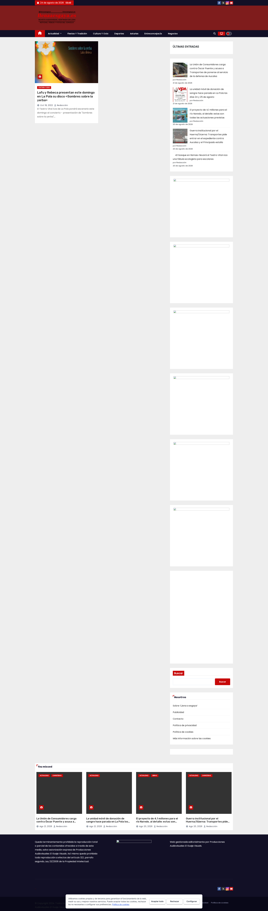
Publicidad (178, 712)
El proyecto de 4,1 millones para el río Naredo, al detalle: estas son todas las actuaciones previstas (208, 113)
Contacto (178, 718)
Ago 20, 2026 (145, 826)
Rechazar (174, 901)
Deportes (119, 33)
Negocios (173, 33)
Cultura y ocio (100, 33)
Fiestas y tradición (77, 33)
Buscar (178, 673)
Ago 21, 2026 (46, 826)
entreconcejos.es (153, 33)
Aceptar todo (157, 901)
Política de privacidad (185, 725)
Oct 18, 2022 (46, 105)
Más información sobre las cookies (192, 738)
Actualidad (54, 33)
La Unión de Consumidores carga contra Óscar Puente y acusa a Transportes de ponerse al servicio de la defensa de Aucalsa (57, 823)
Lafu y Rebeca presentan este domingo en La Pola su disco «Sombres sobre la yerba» (66, 96)
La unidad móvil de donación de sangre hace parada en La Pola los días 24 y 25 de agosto (208, 93)
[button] (214, 33)
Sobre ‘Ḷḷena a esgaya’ (185, 705)
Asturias (134, 33)
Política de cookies (183, 732)
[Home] (40, 33)
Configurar (191, 901)
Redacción (62, 105)
